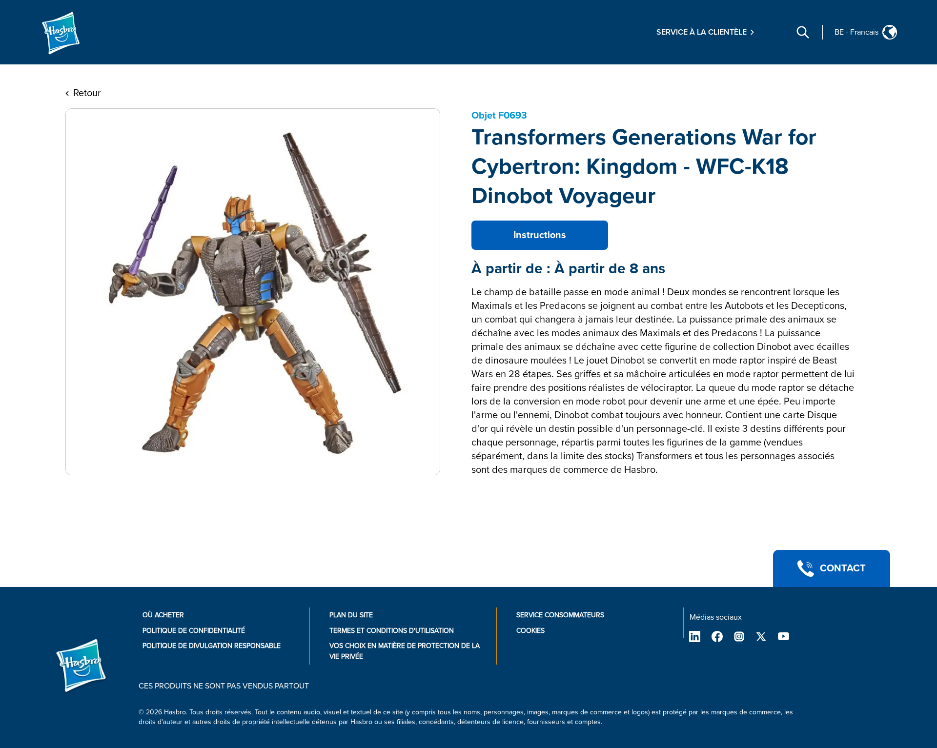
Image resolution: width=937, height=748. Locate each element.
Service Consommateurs (560, 615)
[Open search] (802, 32)
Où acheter (163, 615)
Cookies (530, 631)
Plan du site (351, 615)
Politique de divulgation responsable (212, 646)
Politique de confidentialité (194, 631)
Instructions (539, 235)
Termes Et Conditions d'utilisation (391, 631)
